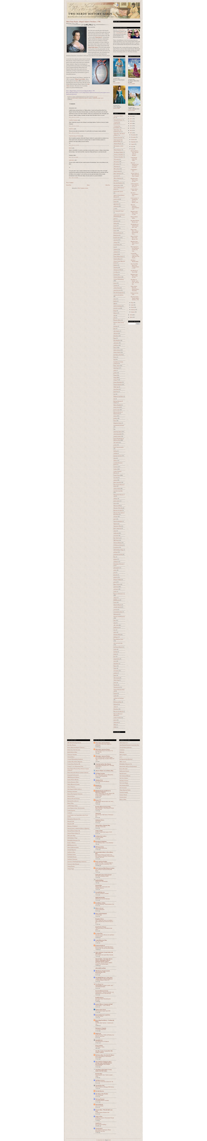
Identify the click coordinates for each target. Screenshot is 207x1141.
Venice (115, 682)
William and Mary (118, 702)
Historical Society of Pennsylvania (118, 412)
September (133, 142)
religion (115, 597)
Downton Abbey (117, 320)
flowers (115, 357)
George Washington (118, 382)
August (133, 144)
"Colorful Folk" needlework (117, 122)
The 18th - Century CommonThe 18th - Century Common (104, 1051)
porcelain (116, 575)
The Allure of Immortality (100, 826)
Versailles (116, 685)
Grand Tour (116, 391)
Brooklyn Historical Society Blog (103, 806)
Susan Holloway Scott (98, 98)
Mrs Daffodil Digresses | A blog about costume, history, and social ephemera (104, 978)
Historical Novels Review (73, 801)
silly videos (116, 625)
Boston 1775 (98, 800)
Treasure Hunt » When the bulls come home (103, 1110)
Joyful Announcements (119, 447)
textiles (115, 649)
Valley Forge (116, 680)
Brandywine (116, 235)
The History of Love (100, 1080)
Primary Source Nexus (100, 1009)
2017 (131, 118)
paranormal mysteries (118, 554)
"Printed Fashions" (118, 150)
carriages (116, 242)
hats (115, 398)
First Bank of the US (118, 354)
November (133, 137)
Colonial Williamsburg (119, 279)
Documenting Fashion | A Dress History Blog (104, 852)
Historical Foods (71, 796)
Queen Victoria (117, 584)
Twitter (115, 668)
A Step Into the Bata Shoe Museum (103, 764)
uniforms (116, 673)
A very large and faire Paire (100, 1029)
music (115, 519)
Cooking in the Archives (100, 836)
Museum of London (118, 510)
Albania (115, 180)
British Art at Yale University (73, 749)
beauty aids (116, 228)
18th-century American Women (102, 749)
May (132, 302)
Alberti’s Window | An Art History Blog (104, 770)
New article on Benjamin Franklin (101, 876)
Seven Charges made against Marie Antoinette (104, 954)
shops (115, 623)
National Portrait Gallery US (73, 833)
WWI (115, 724)
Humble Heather (98, 786)
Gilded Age (116, 387)
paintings (116, 552)
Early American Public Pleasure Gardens (104, 868)
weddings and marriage (119, 698)
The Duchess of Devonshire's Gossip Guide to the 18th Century (103, 1070)
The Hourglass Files (100, 1085)
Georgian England (118, 384)
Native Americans (118, 528)
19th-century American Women (102, 756)
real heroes (116, 589)
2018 (131, 116)
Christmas (116, 267)
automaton (116, 221)
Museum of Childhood (72, 826)
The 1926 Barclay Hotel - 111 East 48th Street (104, 842)
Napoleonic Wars (117, 526)
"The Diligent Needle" (118, 152)
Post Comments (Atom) (83, 188)
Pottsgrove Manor (118, 579)
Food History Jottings (100, 903)
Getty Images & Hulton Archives (74, 789)
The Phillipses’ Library (99, 1046)
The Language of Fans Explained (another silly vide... (135, 249)
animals (115, 201)
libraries (115, 460)
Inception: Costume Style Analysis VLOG (103, 832)
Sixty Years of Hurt (99, 941)
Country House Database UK (73, 764)
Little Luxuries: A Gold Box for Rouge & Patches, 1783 (135, 200)
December (133, 135)
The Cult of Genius (124, 778)
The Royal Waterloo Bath (134, 260)
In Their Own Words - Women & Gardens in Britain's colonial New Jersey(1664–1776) (104, 863)
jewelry (90, 98)
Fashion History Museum (72, 779)
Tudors (115, 666)
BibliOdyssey (98, 785)
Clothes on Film (99, 830)
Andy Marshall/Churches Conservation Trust (129, 745)
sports (115, 632)
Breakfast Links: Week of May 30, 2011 (134, 276)
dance (115, 298)
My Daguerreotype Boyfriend (126, 759)
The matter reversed (99, 1016)
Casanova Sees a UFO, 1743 (134, 189)
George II (116, 375)
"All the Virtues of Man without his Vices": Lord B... (135, 175)
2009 (131, 317)
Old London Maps (71, 835)
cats (114, 247)
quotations (116, 586)
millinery (116, 498)
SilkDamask (98, 1033)
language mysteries (118, 455)
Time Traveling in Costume (75, 136)
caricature (116, 240)
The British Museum (71, 857)
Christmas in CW (117, 270)
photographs (116, 567)
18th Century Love (124, 742)
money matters (117, 501)
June (132, 149)
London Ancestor (71, 810)
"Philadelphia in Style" (119, 146)
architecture (116, 206)
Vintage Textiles (71, 866)
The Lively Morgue (124, 783)
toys (115, 656)
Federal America (117, 352)
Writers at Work (123, 799)
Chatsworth (98, 813)
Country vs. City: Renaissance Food (75, 766)
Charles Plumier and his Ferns (101, 848)
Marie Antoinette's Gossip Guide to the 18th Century (104, 952)
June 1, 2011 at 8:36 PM (73, 157)
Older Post (107, 185)
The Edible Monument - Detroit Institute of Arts (104, 904)
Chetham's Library (99, 820)
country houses (117, 288)
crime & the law (117, 290)
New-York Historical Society (101, 991)
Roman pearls (98, 37)
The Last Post (98, 821)
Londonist (69, 813)
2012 (131, 130)
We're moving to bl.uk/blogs (100, 1124)
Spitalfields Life (99, 1040)
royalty (115, 602)
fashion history (117, 350)
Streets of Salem (99, 1045)
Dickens (115, 313)
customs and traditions (118, 295)
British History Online (72, 752)
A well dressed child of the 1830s (134, 159)
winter (115, 706)
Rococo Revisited (123, 768)
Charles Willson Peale (118, 256)
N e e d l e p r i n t (99, 984)
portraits (115, 577)
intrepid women (117, 436)
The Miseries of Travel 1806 (134, 271)
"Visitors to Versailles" (119, 157)
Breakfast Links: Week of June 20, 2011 (134, 180)
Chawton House (70, 757)
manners (115, 480)
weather (115, 695)
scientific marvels (117, 607)
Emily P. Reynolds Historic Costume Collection (77, 772)
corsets (115, 283)
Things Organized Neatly (125, 790)
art (114, 208)
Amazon (115, 83)
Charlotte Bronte (117, 259)
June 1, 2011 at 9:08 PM (73, 177)
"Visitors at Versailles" (118, 154)
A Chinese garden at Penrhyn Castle (102, 1112)
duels (115, 328)
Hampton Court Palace (119, 396)
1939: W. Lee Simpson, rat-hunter (102, 893)
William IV (116, 704)
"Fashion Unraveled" (118, 137)
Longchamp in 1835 (134, 170)
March (132, 307)
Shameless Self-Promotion (119, 616)
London (115, 469)
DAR (115, 303)
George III (116, 377)
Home (88, 185)
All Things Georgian (100, 773)
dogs (115, 315)
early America (117, 331)
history (115, 416)
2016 (131, 121)
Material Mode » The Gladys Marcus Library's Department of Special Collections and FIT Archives (103, 960)
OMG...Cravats (123, 761)
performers (116, 561)
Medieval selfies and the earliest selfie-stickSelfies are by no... (102, 887)
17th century (116, 159)
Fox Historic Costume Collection (118, 362)
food (115, 359)
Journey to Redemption (99, 909)
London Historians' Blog (101, 940)
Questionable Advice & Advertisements (128, 766)
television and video (118, 643)
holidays (116, 418)
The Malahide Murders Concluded (102, 1100)
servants (115, 609)
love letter (116, 477)
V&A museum (117, 677)
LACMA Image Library (72, 805)
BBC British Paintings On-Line (74, 742)
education (116, 333)
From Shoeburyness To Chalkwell (102, 1041)
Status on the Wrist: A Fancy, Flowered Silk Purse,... (135, 232)
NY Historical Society (118, 545)
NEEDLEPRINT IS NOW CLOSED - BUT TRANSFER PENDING (104, 986)
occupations (116, 547)
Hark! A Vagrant (123, 754)
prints (115, 582)
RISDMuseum (117, 600)
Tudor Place (116, 663)
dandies (115, 301)
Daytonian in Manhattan (100, 841)
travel (115, 661)
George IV (116, 380)
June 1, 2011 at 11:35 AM (74, 145)
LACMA (115, 453)
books (115, 230)
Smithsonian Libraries (124, 771)
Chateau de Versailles (72, 754)
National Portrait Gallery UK (73, 831)
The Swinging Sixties (124, 785)
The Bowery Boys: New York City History (104, 1055)
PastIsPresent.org (99, 997)
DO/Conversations (99, 847)
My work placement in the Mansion (102, 781)
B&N (119, 83)
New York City (117, 538)
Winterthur (116, 709)
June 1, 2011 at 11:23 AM (74, 117)
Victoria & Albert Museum (73, 864)
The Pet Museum (99, 1104)
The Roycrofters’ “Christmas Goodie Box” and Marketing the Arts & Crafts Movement (104, 992)
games (115, 370)
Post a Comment (69, 182)
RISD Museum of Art (72, 845)
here (77, 81)
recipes (115, 591)
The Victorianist (123, 787)
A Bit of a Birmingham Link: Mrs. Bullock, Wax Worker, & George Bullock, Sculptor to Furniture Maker (104, 795)
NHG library (116, 540)
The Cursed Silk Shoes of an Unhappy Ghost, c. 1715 (135, 266)
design (115, 310)
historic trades (117, 409)
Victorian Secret (123, 797)
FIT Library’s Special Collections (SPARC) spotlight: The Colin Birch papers (103, 963)
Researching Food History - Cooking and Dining (104, 1020)
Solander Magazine (71, 849)
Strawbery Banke (117, 634)
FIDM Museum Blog (100, 897)
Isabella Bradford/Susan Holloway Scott (119, 439)
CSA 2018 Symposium (119, 292)
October (133, 139)
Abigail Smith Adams (93, 47)
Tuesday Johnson (123, 794)
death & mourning (118, 306)
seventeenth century (118, 612)
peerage (115, 559)
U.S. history (116, 670)
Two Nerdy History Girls (90, 14)
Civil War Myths (98, 915)
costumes (116, 285)
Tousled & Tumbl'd (124, 792)
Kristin (70, 148)
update (115, 675)
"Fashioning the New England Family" (118, 140)
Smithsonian (116, 627)
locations (116, 466)
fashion (115, 347)
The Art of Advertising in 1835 (134, 194)
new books (116, 535)
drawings (116, 326)
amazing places (117, 185)
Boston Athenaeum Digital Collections (75, 747)
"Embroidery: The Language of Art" (117, 130)
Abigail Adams (117, 171)
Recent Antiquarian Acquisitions (102, 1015)
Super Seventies (123, 773)
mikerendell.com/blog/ (100, 968)
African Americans (118, 178)
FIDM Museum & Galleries (73, 777)
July (132, 146)
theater (115, 654)
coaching (116, 274)
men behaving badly (118, 491)
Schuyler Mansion (118, 604)
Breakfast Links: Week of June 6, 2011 (135, 243)
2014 (131, 125)
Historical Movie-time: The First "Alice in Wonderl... (135, 153)
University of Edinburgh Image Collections (76, 861)
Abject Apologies (117, 173)
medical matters (117, 488)
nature (115, 531)
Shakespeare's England (100, 1028)
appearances (116, 204)
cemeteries (116, 251)
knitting (115, 451)
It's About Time (99, 933)
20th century (116, 168)
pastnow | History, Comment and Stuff (103, 1004)
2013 (131, 128)
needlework (116, 533)
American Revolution (118, 191)
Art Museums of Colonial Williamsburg (119, 215)
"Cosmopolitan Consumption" (117, 126)
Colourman (122, 749)
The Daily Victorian (124, 780)
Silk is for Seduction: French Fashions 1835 (135, 207)
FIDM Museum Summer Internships (102, 898)
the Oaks (116, 651)
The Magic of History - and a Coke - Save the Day (135, 282)
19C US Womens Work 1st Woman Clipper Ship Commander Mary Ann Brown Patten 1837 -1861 (104, 759)
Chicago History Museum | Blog (102, 825)
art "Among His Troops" (119, 211)
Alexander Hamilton (118, 183)
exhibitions (116, 345)
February (133, 309)
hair (114, 394)
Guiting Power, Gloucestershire (101, 881)
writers (115, 720)
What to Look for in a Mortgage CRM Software (104, 1087)
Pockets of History (71, 842)
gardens (115, 372)
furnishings (116, 368)
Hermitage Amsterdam (72, 791)
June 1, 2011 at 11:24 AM (74, 125)
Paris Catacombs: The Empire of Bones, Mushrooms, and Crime (103, 1130)
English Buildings (99, 880)
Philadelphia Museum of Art (73, 840)
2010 (131, 315)
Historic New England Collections (74, 794)
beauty (115, 225)
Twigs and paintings (99, 1095)
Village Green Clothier (80, 79)
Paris (115, 557)
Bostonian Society (118, 233)
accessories (116, 176)
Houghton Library (118, 423)
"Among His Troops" (118, 120)
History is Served (99, 908)
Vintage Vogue (70, 868)
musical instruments (118, 521)
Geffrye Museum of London (73, 784)
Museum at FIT (117, 505)
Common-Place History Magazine (74, 761)
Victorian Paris (98, 1128)
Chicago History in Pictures (126, 747)
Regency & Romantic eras (119, 593)
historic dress (74, 98)
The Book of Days (71, 852)
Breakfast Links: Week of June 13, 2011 (134, 213)
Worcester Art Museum (119, 711)
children (115, 265)
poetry (115, 570)
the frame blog (98, 1073)
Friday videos (117, 365)
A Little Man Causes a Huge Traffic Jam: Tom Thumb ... (135, 255)
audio (115, 218)
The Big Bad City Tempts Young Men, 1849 (135, 226)
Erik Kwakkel (98, 885)
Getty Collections (71, 786)
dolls (115, 317)
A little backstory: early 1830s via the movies (135, 185)
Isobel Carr (71, 128)
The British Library (71, 854)
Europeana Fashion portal (73, 775)
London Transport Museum (117, 472)
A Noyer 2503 (98, 973)
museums (116, 516)
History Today (70, 803)
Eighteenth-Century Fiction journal (103, 874)
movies (115, 503)
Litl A (121, 757)
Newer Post (68, 185)
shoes (115, 620)
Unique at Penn (98, 1116)
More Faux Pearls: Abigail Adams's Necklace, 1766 (83, 21)
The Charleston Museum (125, 776)
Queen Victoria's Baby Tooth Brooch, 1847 (134, 237)
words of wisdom (117, 717)
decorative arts (117, 308)
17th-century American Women (102, 742)
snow (115, 630)
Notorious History (118, 542)
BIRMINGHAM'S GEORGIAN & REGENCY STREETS (103, 791)
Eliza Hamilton (117, 340)
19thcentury (116, 166)
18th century (116, 161)
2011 (131, 133)
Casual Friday (117, 244)
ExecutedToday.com (100, 892)
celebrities (116, 249)
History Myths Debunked (101, 913)
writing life (116, 722)
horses (115, 420)
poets (115, 572)
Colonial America (118, 277)
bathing (115, 223)
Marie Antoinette (117, 482)
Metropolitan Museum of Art (73, 819)
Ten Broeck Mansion (118, 647)
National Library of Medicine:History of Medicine (78, 828)
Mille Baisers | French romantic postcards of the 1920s (102, 971)
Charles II (116, 254)
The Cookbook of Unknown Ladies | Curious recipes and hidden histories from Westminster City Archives (103, 1063)
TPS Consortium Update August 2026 (102, 1010)
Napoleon (116, 523)
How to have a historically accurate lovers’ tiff (104, 1081)
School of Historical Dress (73, 847)
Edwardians (116, 336)
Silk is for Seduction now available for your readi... (135, 165)
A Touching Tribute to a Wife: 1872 (102, 980)
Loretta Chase (121, 30)
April (132, 305)
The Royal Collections (72, 859)
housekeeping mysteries (119, 425)
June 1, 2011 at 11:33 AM (74, 132)
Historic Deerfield (117, 405)
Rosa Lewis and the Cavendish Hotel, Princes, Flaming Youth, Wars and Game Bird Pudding (104, 947)
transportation (117, 659)
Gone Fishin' (116, 389)
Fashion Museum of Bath (72, 782)
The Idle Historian (99, 1091)
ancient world (117, 199)
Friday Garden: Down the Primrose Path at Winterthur (135, 288)
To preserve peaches (99, 837)
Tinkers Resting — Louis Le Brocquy (102, 1005)
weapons (116, 693)
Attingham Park (99, 780)
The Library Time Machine (101, 1093)
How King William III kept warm (135, 221)
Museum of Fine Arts (118, 508)
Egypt (115, 338)
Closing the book (98, 1065)
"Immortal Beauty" (118, 143)
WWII (115, 727)
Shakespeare (116, 614)
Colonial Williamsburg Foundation (75, 759)
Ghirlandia (122, 752)
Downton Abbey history (119, 322)
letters (115, 458)
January (133, 312)
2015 (131, 123)
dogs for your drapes (99, 1105)
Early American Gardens (101, 861)
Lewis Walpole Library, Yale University (76, 808)
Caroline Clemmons (73, 120)
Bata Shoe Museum (71, 745)
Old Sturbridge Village (119, 549)
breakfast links (117, 237)
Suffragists (116, 637)
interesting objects (83, 98)
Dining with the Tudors (134, 217)
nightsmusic (71, 160)
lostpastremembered (100, 945)
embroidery (116, 343)
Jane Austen (116, 442)
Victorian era (116, 687)
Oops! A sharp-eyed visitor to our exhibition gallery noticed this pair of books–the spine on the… (104, 921)
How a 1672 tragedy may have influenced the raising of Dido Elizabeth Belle (104, 775)
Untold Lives (98, 1123)
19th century (116, 164)
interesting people (118, 434)
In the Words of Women (100, 927)
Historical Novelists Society (73, 798)
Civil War (116, 272)
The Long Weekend (99, 1099)
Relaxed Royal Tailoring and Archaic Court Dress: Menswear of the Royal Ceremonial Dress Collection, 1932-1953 (104, 856)
